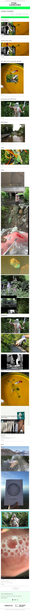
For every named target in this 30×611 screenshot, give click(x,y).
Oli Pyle (23, 609)
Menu (15, 7)
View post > (2, 36)
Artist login (23, 0)
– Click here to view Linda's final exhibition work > (15, 17)
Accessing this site (9, 0)
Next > (17, 588)
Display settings (16, 0)
